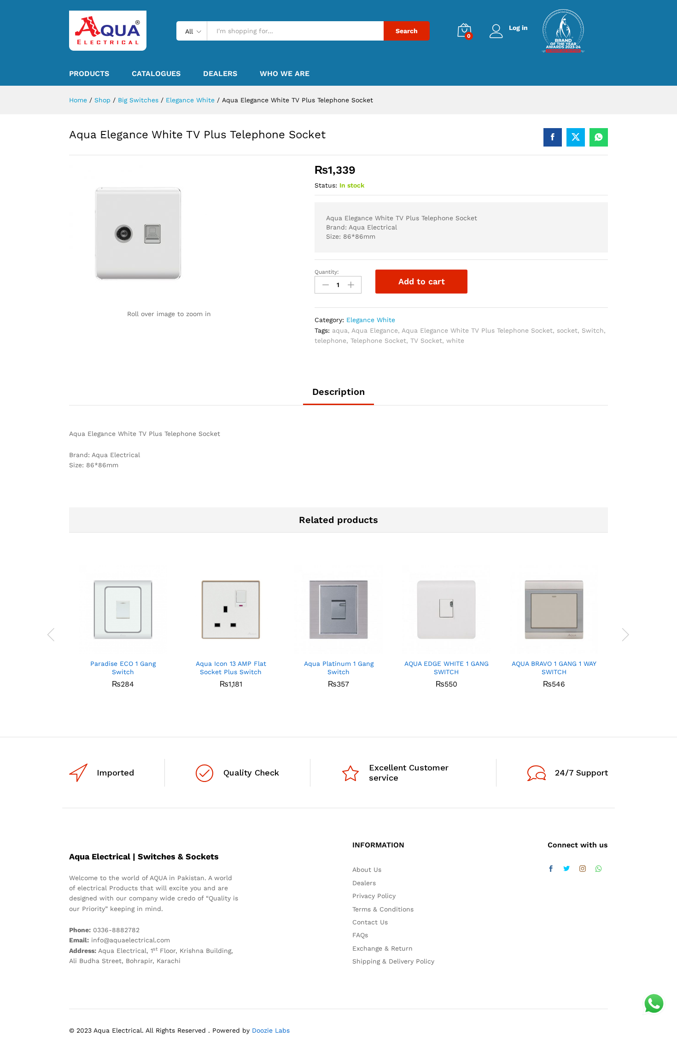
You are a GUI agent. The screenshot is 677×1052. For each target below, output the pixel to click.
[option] (123, 633)
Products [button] (89, 73)
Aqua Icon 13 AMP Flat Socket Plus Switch (231, 668)
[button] (112, 648)
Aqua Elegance (374, 330)
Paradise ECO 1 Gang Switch (123, 668)
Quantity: (327, 272)
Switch (593, 330)
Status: (326, 185)
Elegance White (370, 319)
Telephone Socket (378, 340)
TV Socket (426, 340)
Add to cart (421, 281)
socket (567, 330)
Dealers (220, 73)
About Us (366, 869)
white (455, 340)
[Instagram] (582, 869)
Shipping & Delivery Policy (393, 961)
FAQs (360, 935)
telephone (330, 340)
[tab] (338, 396)
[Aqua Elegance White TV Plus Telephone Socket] (552, 137)
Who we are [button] (284, 73)
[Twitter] (566, 869)
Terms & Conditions (383, 909)
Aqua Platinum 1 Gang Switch (339, 668)
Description (338, 391)
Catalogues (156, 73)
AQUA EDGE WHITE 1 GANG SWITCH (446, 668)
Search (407, 31)
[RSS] (599, 869)
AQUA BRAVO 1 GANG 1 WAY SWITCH (554, 668)
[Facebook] (551, 869)
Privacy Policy (374, 895)
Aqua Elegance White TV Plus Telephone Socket (477, 330)
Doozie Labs (271, 1030)
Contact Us (370, 922)
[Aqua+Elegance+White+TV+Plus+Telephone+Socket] (575, 137)
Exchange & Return (382, 948)
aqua (340, 330)
